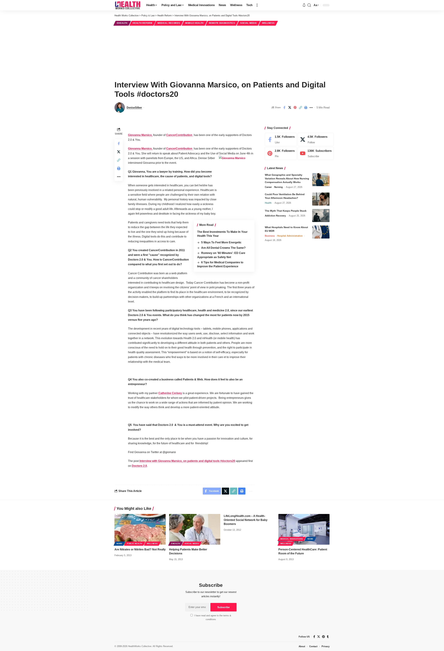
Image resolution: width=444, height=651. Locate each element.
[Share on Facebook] (284, 107)
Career (268, 187)
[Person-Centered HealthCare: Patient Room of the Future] (304, 529)
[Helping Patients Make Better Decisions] (194, 529)
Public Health (134, 543)
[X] (316, 139)
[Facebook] (281, 139)
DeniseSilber (134, 107)
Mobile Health (194, 23)
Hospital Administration (290, 236)
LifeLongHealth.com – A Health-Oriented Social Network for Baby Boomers (245, 519)
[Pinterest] (281, 153)
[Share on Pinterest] (295, 107)
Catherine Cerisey (170, 393)
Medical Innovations (291, 539)
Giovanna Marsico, (140, 135)
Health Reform (142, 23)
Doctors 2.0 (139, 465)
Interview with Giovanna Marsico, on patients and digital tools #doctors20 (187, 460)
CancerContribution (179, 135)
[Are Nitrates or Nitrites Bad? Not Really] (140, 529)
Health (268, 203)
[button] (257, 5)
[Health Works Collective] (127, 5)
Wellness (268, 23)
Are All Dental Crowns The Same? (223, 247)
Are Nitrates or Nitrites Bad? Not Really (140, 549)
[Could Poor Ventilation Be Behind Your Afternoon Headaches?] (321, 199)
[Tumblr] (328, 636)
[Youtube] (316, 153)
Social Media (248, 23)
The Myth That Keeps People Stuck (285, 210)
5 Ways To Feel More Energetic (221, 242)
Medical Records (168, 23)
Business (270, 236)
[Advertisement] (222, 52)
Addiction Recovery (275, 215)
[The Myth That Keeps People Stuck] (321, 215)
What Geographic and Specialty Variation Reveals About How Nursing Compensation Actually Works (287, 178)
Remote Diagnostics (222, 23)
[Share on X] (289, 107)
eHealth (122, 23)
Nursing (278, 187)
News (119, 543)
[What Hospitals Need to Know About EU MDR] (321, 232)
